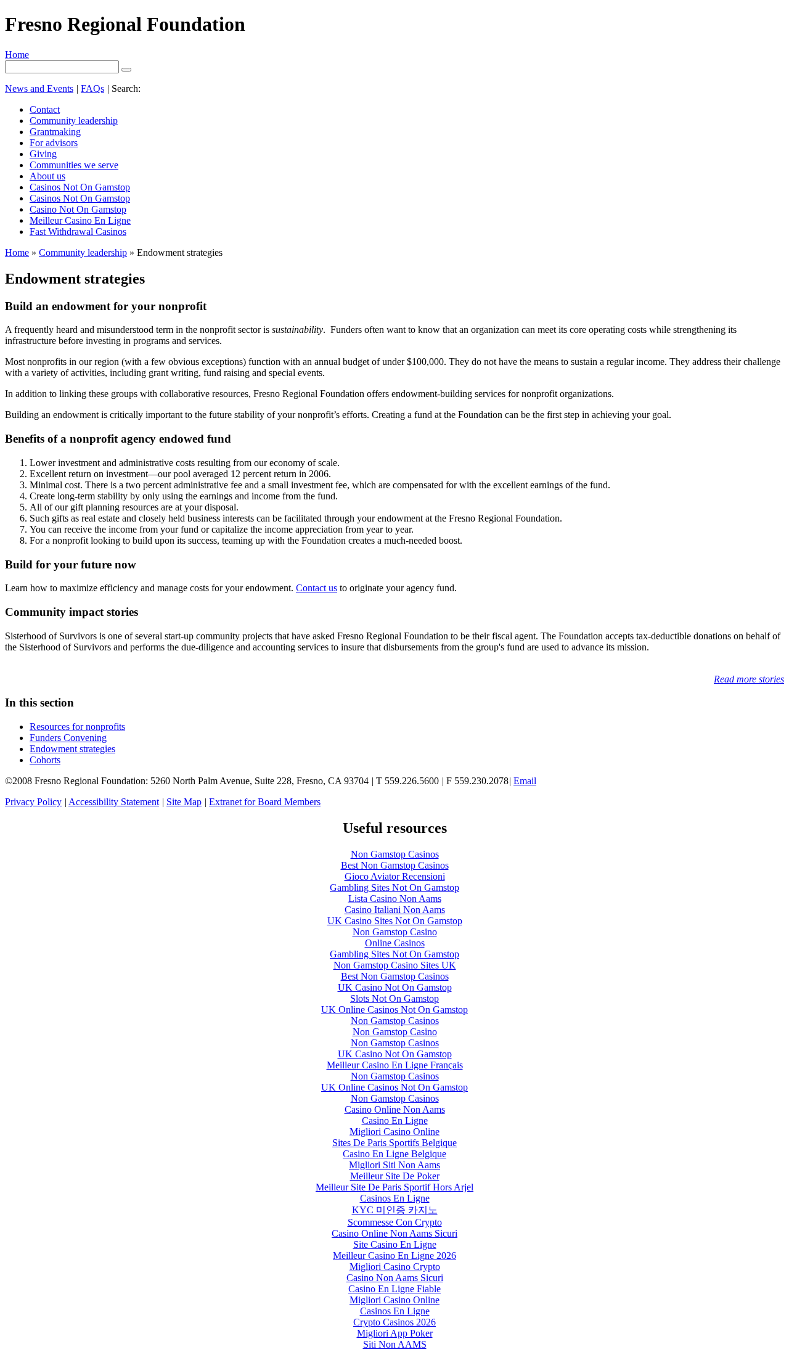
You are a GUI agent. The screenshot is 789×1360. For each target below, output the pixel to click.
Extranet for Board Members (265, 802)
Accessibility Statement (113, 802)
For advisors (54, 142)
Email (524, 781)
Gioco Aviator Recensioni (395, 876)
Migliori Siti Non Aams (394, 1165)
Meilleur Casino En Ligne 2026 (394, 1255)
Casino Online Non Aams (395, 1109)
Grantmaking (55, 131)
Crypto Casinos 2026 (394, 1322)
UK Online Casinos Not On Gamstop (394, 1009)
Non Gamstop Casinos (395, 854)
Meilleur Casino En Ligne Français (395, 1065)
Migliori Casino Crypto (395, 1266)
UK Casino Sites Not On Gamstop (394, 921)
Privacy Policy (33, 802)
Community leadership (74, 120)
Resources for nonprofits (77, 726)
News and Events (39, 88)
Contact (45, 109)
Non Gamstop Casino (395, 932)
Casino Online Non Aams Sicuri (394, 1233)
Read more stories (749, 679)
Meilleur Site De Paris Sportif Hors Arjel (394, 1187)
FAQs (92, 88)
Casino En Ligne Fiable (394, 1289)
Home (17, 54)
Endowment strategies (72, 748)
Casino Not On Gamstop (78, 209)
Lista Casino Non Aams (394, 898)
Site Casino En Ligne (394, 1244)
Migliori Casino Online (394, 1131)
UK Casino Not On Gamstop (395, 987)
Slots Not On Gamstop (394, 998)
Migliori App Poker (395, 1333)
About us (47, 176)
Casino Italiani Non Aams (395, 909)
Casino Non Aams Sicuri (394, 1277)
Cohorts (45, 760)
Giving (43, 154)
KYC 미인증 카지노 (395, 1210)
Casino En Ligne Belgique (394, 1154)
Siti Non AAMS (395, 1344)
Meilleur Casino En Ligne (80, 220)
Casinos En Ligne (395, 1198)
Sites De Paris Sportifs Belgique (394, 1142)
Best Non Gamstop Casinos (395, 865)
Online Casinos (395, 943)
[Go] (126, 70)
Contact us (316, 588)
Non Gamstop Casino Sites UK (394, 965)
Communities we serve (74, 165)
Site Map (184, 802)
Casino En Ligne (395, 1120)
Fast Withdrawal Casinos (78, 231)
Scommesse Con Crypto (395, 1222)
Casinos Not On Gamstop (80, 187)
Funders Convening (68, 737)
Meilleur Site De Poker (394, 1176)
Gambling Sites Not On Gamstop (394, 887)
